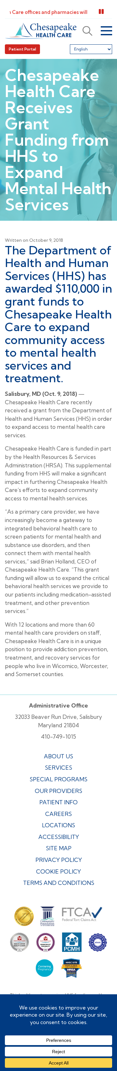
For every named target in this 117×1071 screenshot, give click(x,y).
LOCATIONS (58, 825)
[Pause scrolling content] (101, 11)
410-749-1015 (58, 736)
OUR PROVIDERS (58, 790)
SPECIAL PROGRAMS (58, 779)
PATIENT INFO (58, 802)
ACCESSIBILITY (58, 836)
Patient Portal (22, 49)
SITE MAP (59, 848)
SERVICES (58, 767)
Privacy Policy (58, 859)
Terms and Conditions (58, 882)
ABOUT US (58, 756)
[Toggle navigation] (106, 30)
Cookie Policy (58, 871)
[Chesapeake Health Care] (40, 31)
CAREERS (58, 813)
